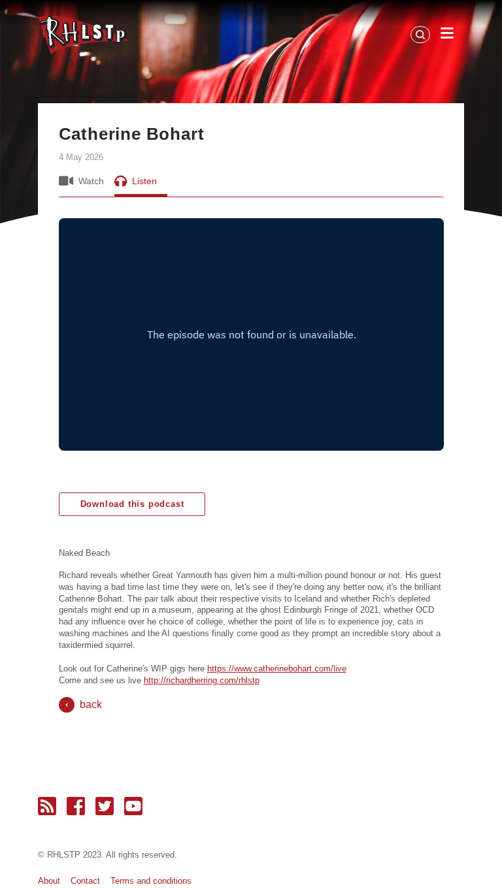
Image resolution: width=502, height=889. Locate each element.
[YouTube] (133, 806)
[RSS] (47, 806)
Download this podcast (132, 504)
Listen (144, 181)
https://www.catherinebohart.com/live (276, 668)
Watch (91, 181)
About (49, 881)
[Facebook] (76, 806)
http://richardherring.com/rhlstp (201, 680)
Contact (85, 881)
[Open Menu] (447, 35)
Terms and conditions (151, 881)
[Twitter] (104, 806)
